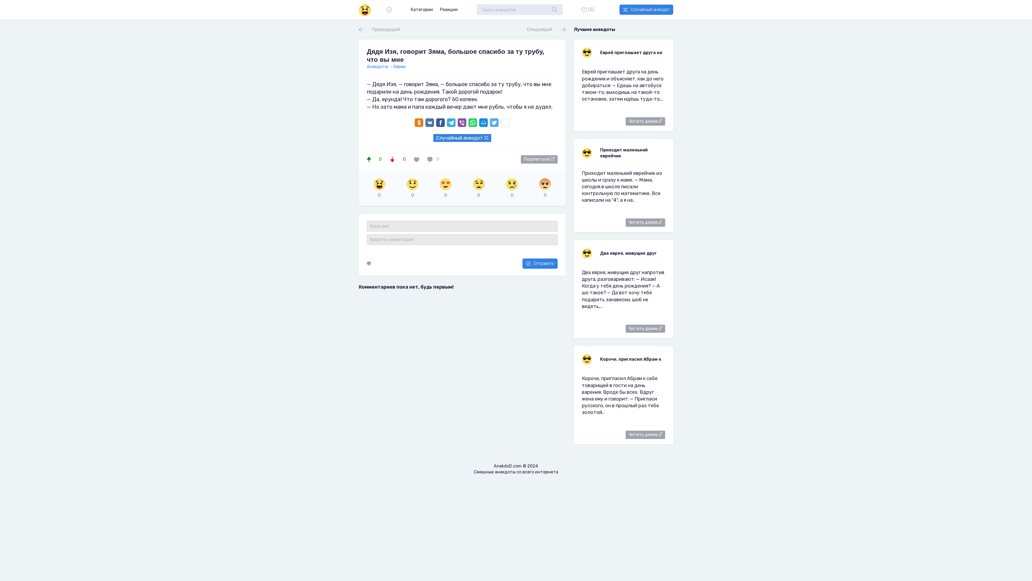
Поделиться (537, 159)
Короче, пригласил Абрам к (630, 359)
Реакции (449, 9)
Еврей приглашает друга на (631, 52)
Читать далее (644, 121)
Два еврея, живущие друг (628, 253)
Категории (422, 9)
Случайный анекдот (650, 9)
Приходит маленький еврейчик (624, 152)
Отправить (544, 263)
